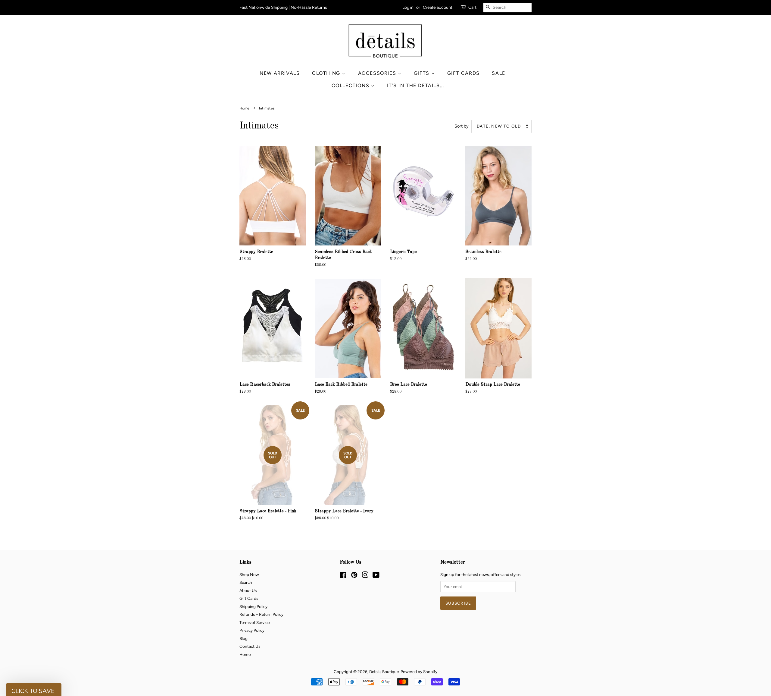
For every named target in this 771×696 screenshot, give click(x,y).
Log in (408, 7)
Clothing (327, 73)
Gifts (422, 73)
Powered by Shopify (419, 671)
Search (245, 582)
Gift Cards (463, 73)
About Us (248, 590)
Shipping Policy (253, 606)
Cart (472, 7)
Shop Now (249, 574)
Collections (351, 85)
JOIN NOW (697, 664)
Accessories (378, 73)
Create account (437, 7)
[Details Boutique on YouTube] (376, 576)
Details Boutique (384, 671)
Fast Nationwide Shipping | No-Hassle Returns (283, 7)
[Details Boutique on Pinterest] (354, 576)
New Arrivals (280, 73)
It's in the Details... (415, 85)
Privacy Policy (251, 630)
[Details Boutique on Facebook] (343, 576)
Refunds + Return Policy (261, 614)
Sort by (461, 126)
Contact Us (249, 646)
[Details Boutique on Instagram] (365, 576)
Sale (498, 73)
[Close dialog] (756, 596)
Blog (243, 638)
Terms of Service (254, 622)
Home (244, 108)
